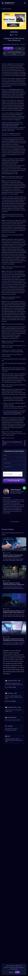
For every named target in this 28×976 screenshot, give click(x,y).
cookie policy (15, 969)
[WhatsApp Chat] (24, 488)
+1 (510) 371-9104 (11, 687)
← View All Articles (14, 521)
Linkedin (12, 133)
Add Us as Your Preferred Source (14, 53)
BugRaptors (12, 139)
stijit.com (18, 119)
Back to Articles (7, 9)
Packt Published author (14, 89)
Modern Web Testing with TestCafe (10, 124)
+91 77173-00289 (11, 701)
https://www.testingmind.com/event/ (12, 412)
